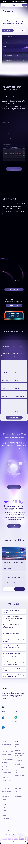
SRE (16, 765)
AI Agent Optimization (7, 746)
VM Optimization (6, 764)
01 (9, 275)
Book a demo (14, 162)
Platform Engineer (19, 762)
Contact (4, 810)
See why (14, 482)
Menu (3, 5)
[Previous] (4, 276)
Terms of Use (15, 825)
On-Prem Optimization (7, 775)
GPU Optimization (6, 752)
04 (18, 275)
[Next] (24, 276)
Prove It (19, 30)
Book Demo (7, 30)
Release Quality (19, 755)
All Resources (18, 783)
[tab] (6, 339)
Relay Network (5, 791)
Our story (14, 520)
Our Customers (5, 783)
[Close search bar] (25, 841)
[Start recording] (22, 841)
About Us (4, 802)
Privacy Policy (5, 825)
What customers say (14, 284)
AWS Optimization (6, 767)
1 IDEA (16, 786)
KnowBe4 (4, 789)
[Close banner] (26, 1)
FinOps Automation (19, 748)
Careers (4, 805)
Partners (4, 808)
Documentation (18, 791)
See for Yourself (14, 300)
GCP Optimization (6, 773)
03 (15, 275)
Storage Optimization (7, 762)
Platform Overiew (6, 739)
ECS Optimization (6, 749)
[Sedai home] (14, 5)
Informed (4, 794)
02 (12, 275)
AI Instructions (5, 813)
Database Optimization (7, 754)
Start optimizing (14, 412)
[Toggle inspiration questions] (2, 842)
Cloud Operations (19, 770)
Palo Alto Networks (6, 786)
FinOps (16, 768)
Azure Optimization (7, 770)
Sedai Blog (17, 789)
